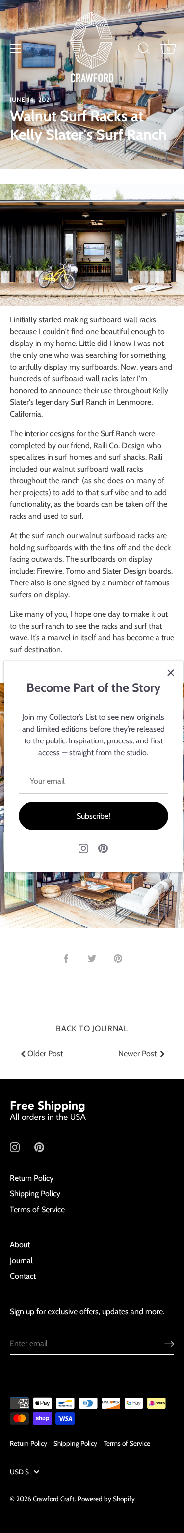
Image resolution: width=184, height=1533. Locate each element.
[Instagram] (83, 847)
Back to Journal (92, 1028)
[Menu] (15, 48)
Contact (23, 1276)
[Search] (144, 49)
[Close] (171, 673)
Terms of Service (37, 1209)
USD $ (19, 1472)
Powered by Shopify (106, 1499)
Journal (21, 1260)
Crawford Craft (54, 1499)
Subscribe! (93, 815)
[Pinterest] (103, 847)
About (20, 1244)
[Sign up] (169, 1343)
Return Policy (31, 1178)
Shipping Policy (35, 1193)
